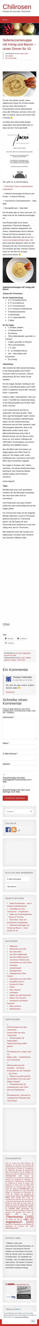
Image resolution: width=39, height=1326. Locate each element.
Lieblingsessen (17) (26, 1188)
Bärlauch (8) (29, 1165)
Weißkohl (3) (29, 1224)
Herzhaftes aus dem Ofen (20, 979)
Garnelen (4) (20, 1177)
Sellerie (28, 658)
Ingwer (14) (29, 1183)
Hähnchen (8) (28, 1179)
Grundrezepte (15, 968)
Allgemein (14, 946)
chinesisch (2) (19, 1170)
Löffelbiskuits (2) (17, 1190)
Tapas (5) (28, 1214)
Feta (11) (16, 1174)
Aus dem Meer (16, 952)
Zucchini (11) (23, 1226)
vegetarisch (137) (19, 1222)
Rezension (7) (29, 1201)
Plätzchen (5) (19, 1199)
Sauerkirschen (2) (13, 1207)
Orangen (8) (18, 1194)
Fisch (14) (30, 1174)
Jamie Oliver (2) (20, 1185)
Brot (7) (25, 1167)
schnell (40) (14, 1208)
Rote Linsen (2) (28, 1203)
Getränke (13, 965)
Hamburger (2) (10, 1181)
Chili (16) (11, 1170)
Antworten (10, 692)
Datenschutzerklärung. (22, 1317)
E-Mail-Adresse (10, 754)
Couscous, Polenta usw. (20, 960)
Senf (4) (15, 1210)
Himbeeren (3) (12, 1183)
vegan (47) (28, 1219)
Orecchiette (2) (28, 1194)
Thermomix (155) (19, 1217)
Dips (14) (9, 1172)
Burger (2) (21, 1168)
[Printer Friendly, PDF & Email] (6, 624)
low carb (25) (28, 1190)
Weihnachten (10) (19, 1224)
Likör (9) (8, 1190)
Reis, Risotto (15, 990)
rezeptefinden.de (22, 1284)
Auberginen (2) (10, 1165)
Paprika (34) (28, 1196)
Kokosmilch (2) (10, 1187)
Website (6, 764)
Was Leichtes (15, 1006)
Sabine (10, 56)
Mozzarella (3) (28, 1192)
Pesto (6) (30, 1197)
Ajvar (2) (8, 1163)
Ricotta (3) (9, 1203)
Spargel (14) (20, 1212)
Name (6, 743)
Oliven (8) (9, 1194)
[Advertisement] (20, 66)
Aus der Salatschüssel (19, 957)
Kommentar (9, 717)
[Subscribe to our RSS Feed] (13, 829)
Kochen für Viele (10, 655)
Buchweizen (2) (12, 1168)
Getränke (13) (28, 1177)
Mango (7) (9, 1192)
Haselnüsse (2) (20, 1181)
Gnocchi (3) (9, 1179)
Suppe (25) (12, 1214)
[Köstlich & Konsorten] (24, 1298)
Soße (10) (30, 1210)
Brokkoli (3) (18, 1167)
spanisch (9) (10, 1212)
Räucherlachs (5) (19, 1201)
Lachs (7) (9, 1188)
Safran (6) (16, 1205)
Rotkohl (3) (9, 1205)
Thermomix (21, 660)
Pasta (12, 987)
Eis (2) (22, 1172)
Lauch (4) (16, 1188)
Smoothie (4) (22, 1210)
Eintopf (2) (16, 1172)
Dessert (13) (29, 1170)
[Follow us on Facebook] (8, 829)
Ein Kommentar (10, 58)
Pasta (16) (20, 1197)
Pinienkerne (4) (10, 1199)
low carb (22, 658)
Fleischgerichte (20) (14, 1176)
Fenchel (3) (9, 1174)
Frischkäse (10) (10, 1177)
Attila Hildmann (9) (27, 1163)
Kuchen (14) (21, 1187)
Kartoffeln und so (17, 982)
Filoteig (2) (23, 1174)
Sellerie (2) (9, 1210)
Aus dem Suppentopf (22, 653)
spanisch (7, 660)
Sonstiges (14, 993)
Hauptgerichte (15, 971)
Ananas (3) (16, 1163)
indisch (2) (21, 1183)
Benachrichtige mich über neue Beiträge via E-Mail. (16, 791)
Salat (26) (23, 1205)
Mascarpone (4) (18, 1192)
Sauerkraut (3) (23, 1207)
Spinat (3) (30, 1212)
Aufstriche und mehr (18, 949)
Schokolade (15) (27, 1208)
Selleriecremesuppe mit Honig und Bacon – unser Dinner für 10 (18, 928)
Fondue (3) (29, 1176)
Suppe (13, 660)
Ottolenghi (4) (19, 1196)
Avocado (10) (20, 1165)
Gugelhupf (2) (18, 1179)
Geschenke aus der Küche (21, 962)
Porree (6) (27, 1199)
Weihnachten (15, 1009)
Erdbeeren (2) (29, 1172)
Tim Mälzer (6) (11, 1219)
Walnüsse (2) (9, 1224)
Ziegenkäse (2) (11, 1226)
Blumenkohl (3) (10, 1167)
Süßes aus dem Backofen (20, 995)
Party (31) (10, 1197)
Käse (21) (29, 1185)
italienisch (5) (10, 1185)
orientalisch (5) (10, 1196)
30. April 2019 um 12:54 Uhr (22, 680)
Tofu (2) (19, 1219)
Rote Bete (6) (17, 1203)
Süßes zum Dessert (18, 998)
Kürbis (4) (30, 1187)
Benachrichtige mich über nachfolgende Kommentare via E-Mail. (17, 780)
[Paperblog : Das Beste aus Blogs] (11, 1298)
